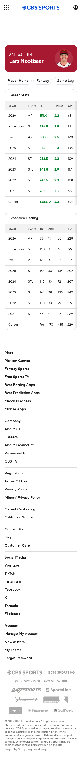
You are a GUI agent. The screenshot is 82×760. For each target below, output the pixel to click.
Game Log (65, 80)
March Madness (18, 401)
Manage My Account (21, 633)
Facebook (12, 589)
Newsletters (15, 642)
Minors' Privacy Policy (22, 497)
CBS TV (11, 461)
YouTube (12, 565)
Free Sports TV (17, 376)
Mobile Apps (15, 409)
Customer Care (17, 545)
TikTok (10, 573)
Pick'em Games (17, 360)
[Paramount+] (26, 698)
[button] (6, 7)
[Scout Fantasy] (38, 710)
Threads (11, 605)
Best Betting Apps (20, 385)
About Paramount (19, 445)
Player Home (18, 80)
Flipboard (13, 613)
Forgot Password (18, 658)
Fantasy (42, 80)
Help (9, 537)
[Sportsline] (58, 689)
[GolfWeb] (63, 710)
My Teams (13, 650)
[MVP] (15, 708)
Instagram (13, 581)
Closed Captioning (20, 509)
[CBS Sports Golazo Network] (41, 680)
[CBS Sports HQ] (61, 672)
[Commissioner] (55, 698)
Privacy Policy (16, 489)
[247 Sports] (26, 689)
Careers (11, 437)
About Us (12, 429)
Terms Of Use (16, 481)
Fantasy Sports (17, 368)
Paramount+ (15, 453)
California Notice (19, 517)
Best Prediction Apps (22, 393)
